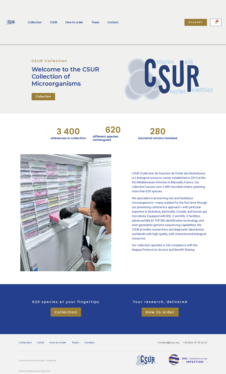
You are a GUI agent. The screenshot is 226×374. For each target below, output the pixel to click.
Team (95, 22)
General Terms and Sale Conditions (37, 360)
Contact (112, 22)
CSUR (53, 22)
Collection (35, 22)
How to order (74, 22)
